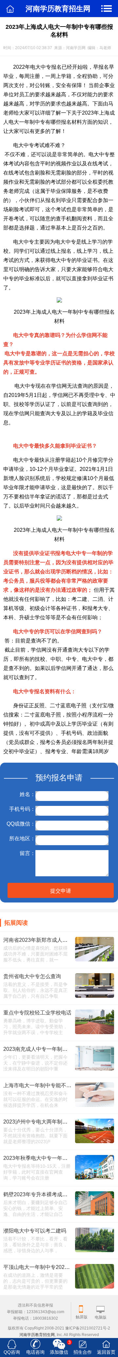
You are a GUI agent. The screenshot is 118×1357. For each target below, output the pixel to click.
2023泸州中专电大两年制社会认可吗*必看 (52, 1122)
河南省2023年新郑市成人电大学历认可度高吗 (56, 940)
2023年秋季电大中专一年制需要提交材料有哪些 (59, 1158)
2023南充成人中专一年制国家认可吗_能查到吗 (57, 1049)
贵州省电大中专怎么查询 (32, 976)
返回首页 (106, 1352)
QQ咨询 (12, 1352)
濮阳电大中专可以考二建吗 (34, 1231)
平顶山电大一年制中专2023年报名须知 (48, 1267)
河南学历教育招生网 (37, 1334)
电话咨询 (35, 1352)
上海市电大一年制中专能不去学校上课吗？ (53, 1085)
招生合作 (82, 1352)
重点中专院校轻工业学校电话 (37, 1012)
